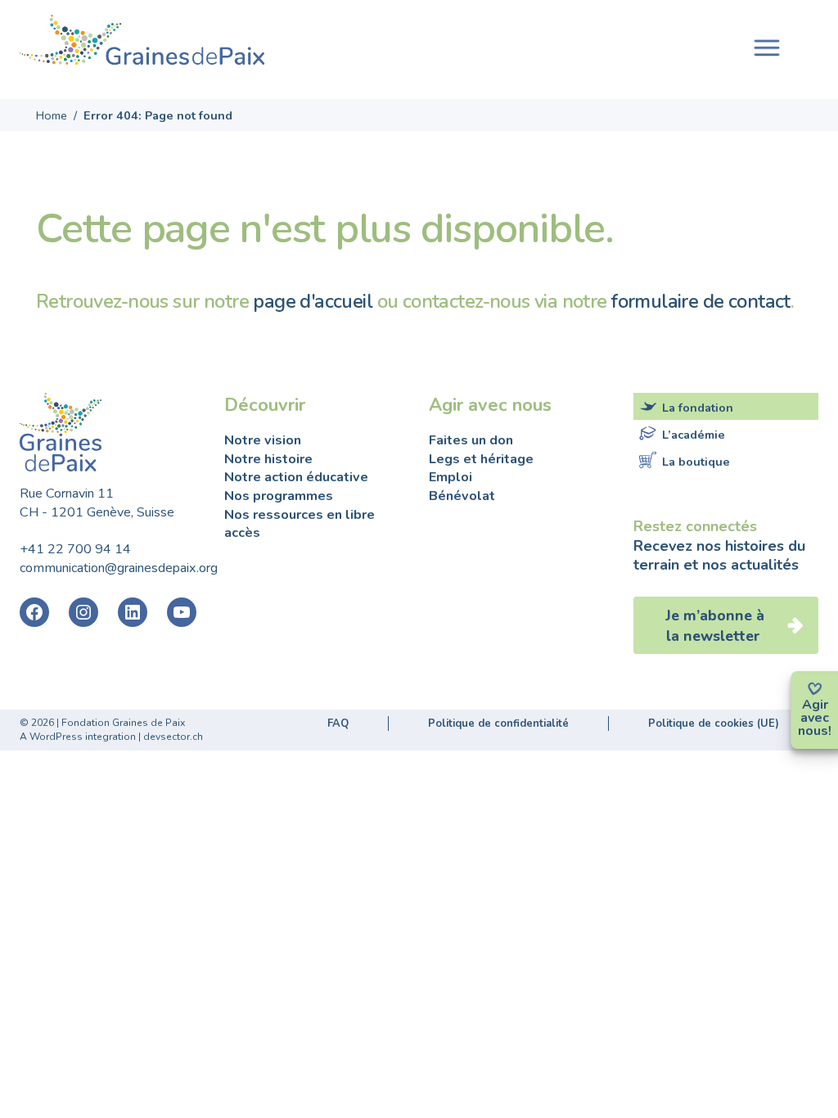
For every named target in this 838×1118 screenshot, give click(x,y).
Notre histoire (268, 459)
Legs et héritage (481, 459)
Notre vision (262, 440)
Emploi (450, 477)
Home (51, 115)
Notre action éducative (296, 477)
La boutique (696, 461)
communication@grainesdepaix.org (119, 568)
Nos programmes (278, 496)
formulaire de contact (701, 301)
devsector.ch (173, 736)
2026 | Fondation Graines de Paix (108, 722)
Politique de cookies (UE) (713, 723)
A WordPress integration (78, 736)
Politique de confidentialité (498, 723)
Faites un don (471, 440)
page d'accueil (312, 301)
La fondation (697, 407)
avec (814, 718)
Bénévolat (462, 496)
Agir (815, 705)
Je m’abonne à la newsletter (714, 626)
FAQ (338, 723)
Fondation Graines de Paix (142, 43)
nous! (814, 731)
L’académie (693, 434)
